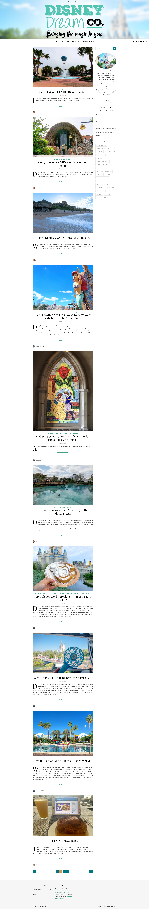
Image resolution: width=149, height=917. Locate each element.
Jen (36, 112)
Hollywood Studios (104, 171)
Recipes (74, 838)
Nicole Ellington (40, 346)
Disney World (64, 312)
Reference (100, 190)
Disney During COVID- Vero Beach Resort (63, 238)
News (109, 181)
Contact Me (76, 41)
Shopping (111, 190)
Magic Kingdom (73, 433)
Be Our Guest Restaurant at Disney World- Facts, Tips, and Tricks (62, 438)
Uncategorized (102, 197)
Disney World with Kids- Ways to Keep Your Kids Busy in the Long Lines (62, 316)
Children (56, 312)
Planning (66, 89)
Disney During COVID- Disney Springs (63, 92)
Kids (99, 174)
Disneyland (101, 158)
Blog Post (59, 89)
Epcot (100, 168)
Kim (37, 864)
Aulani (99, 151)
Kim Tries (68, 838)
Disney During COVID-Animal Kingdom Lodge (62, 163)
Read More (62, 106)
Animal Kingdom (39, 593)
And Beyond (52, 838)
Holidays (109, 168)
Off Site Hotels (102, 184)
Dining (64, 433)
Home (56, 41)
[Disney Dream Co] (74, 19)
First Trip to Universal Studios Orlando (105, 128)
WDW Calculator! (89, 41)
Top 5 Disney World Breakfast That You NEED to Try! (62, 598)
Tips (78, 312)
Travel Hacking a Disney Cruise (103, 125)
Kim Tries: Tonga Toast (63, 840)
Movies (100, 181)
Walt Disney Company (63, 893)
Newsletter (65, 41)
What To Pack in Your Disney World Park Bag (62, 678)
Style (99, 194)
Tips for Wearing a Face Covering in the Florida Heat (62, 511)
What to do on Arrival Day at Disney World (62, 761)
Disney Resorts (66, 159)
